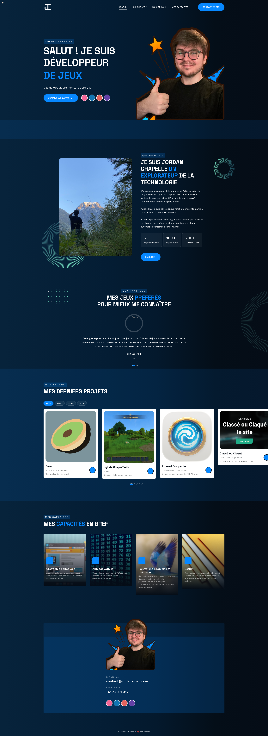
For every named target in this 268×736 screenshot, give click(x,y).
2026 (48, 403)
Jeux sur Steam (192, 243)
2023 (70, 403)
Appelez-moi (113, 688)
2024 (59, 403)
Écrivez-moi (113, 677)
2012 (82, 403)
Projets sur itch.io (151, 243)
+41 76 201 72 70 (118, 692)
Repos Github (172, 243)
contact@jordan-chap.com (127, 681)
